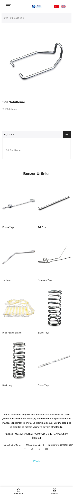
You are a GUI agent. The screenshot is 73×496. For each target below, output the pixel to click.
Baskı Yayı (43, 332)
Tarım (5, 18)
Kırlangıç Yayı (45, 280)
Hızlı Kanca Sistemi (12, 332)
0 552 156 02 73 (35, 444)
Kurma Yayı (8, 227)
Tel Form (42, 227)
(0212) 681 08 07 (12, 444)
